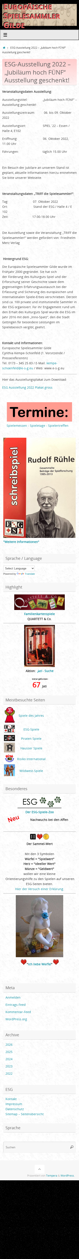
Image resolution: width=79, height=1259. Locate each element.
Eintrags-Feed (15, 1005)
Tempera (51, 1175)
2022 (9, 1074)
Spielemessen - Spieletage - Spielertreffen (37, 426)
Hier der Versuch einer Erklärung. (39, 889)
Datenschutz (14, 1109)
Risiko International (31, 759)
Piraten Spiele (31, 739)
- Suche (46, 671)
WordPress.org (16, 1019)
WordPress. (68, 1175)
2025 (9, 1052)
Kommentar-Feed (18, 1012)
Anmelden (13, 997)
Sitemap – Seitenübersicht (24, 1114)
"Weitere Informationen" (21, 542)
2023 (9, 1066)
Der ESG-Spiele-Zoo (39, 812)
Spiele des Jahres (31, 716)
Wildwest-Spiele (31, 771)
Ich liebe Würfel (39, 964)
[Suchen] (72, 1147)
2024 (9, 1059)
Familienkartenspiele (39, 614)
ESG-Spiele (31, 729)
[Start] (4, 48)
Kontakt (11, 1099)
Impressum (13, 1104)
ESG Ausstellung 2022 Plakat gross (27, 387)
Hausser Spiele (31, 748)
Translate (30, 574)
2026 (9, 1045)
